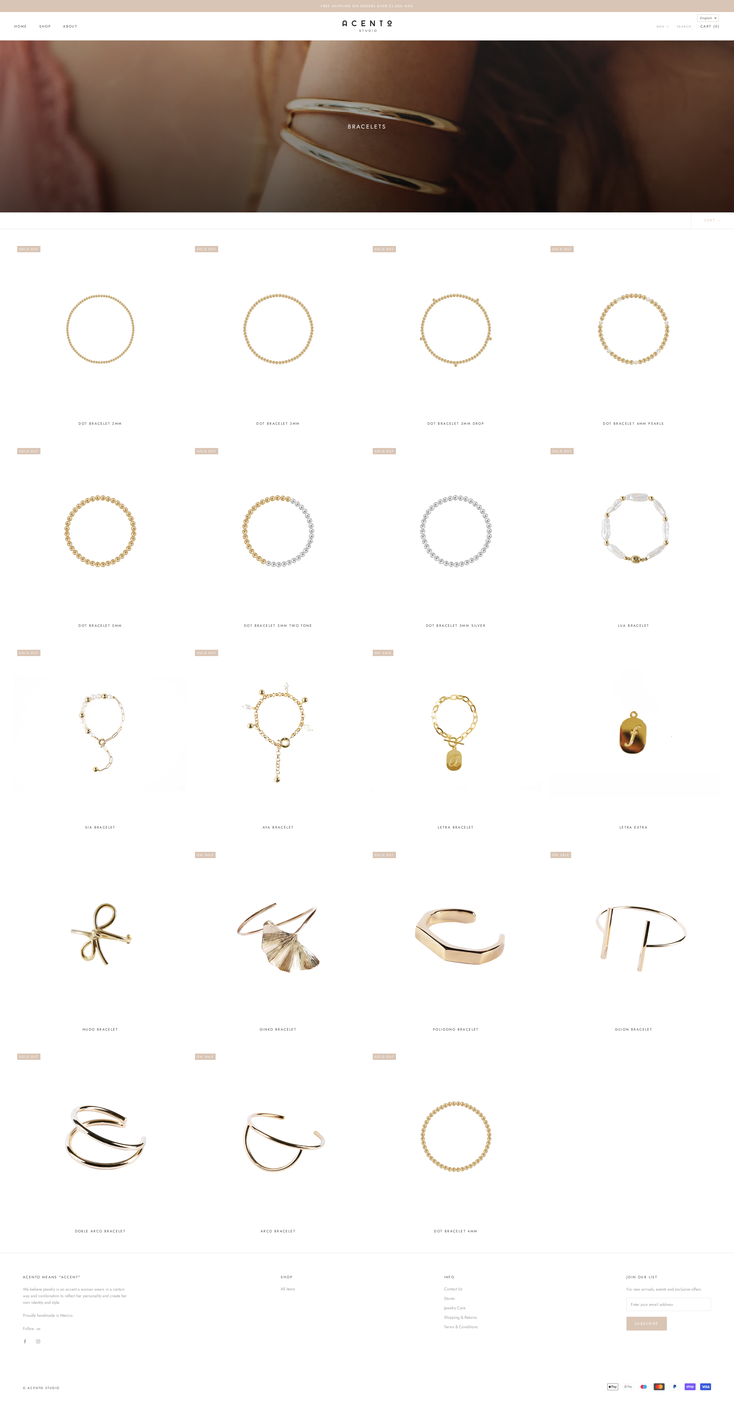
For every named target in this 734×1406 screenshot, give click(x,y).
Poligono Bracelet (456, 1029)
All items (288, 1289)
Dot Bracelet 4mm (455, 1231)
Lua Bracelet (633, 625)
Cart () (710, 26)
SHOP (45, 26)
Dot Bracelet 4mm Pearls (633, 423)
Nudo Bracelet (100, 1029)
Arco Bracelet (278, 1231)
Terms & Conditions (461, 1327)
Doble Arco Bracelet (100, 1231)
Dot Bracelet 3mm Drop (455, 423)
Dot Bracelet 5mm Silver (456, 625)
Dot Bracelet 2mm (100, 423)
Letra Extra (634, 827)
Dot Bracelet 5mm (100, 625)
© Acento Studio (41, 1388)
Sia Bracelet (100, 827)
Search (684, 26)
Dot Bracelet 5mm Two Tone (278, 625)
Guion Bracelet (634, 1029)
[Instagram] (38, 1341)
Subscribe (647, 1323)
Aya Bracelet (278, 827)
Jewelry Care (454, 1308)
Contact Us (453, 1289)
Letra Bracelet (456, 827)
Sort (710, 220)
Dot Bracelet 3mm (278, 423)
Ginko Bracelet (278, 1029)
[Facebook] (25, 1341)
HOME (20, 26)
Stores (449, 1298)
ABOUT (70, 26)
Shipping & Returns (460, 1317)
